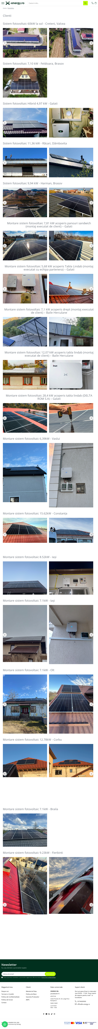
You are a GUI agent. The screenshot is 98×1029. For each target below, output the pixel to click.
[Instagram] (54, 1014)
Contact (3, 1002)
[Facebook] (43, 1014)
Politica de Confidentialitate (49, 977)
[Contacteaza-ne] (93, 3)
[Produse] (3, 3)
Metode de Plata (31, 991)
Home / (5, 8)
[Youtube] (46, 1014)
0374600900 (81, 1001)
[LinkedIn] (49, 1014)
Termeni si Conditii (7, 994)
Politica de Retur (31, 994)
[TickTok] (52, 1014)
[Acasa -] (15, 3)
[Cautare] (85, 3)
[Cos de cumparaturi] (96, 3)
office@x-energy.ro (83, 1004)
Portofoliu (11, 8)
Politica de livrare (7, 1000)
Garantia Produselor (32, 997)
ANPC (28, 1000)
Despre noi (5, 991)
